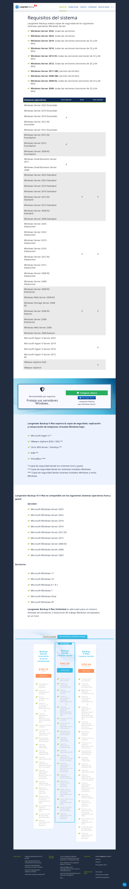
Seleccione (43, 676)
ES (113, 7)
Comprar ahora (88, 392)
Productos (63, 7)
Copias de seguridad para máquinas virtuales (32, 870)
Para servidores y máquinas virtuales (72, 636)
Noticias (97, 859)
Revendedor (92, 7)
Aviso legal (98, 872)
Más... (62, 878)
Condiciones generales (102, 877)
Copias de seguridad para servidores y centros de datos (33, 866)
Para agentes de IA (101, 865)
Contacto (83, 7)
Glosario (98, 862)
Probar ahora (73, 7)
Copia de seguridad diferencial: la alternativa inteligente (70, 874)
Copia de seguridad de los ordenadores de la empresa (33, 861)
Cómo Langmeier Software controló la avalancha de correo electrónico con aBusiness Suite (69, 858)
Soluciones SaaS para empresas (34, 874)
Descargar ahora (87, 398)
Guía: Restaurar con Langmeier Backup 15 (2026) (69, 863)
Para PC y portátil (50, 637)
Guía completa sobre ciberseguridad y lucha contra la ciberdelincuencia (69, 868)
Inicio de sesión (103, 7)
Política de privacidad (101, 874)
